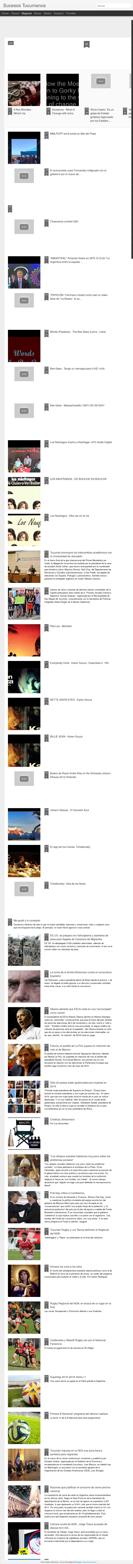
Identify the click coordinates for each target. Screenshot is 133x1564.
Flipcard (15, 13)
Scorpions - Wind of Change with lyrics (63, 111)
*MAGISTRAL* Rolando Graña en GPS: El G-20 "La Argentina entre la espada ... (80, 260)
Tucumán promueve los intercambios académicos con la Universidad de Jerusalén (81, 554)
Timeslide (71, 13)
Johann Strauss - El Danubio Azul (69, 810)
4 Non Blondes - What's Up (23, 111)
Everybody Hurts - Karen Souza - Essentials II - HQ (79, 663)
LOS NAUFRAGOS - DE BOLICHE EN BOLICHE (78, 479)
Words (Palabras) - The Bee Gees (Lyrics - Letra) (78, 332)
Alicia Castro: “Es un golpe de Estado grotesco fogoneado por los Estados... (102, 115)
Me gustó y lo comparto (27, 920)
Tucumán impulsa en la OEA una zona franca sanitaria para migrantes (76, 1452)
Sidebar (48, 13)
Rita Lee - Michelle (61, 626)
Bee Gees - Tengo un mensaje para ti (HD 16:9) (77, 368)
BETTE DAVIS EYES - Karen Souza (71, 699)
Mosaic (37, 13)
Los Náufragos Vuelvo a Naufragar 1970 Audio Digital (81, 442)
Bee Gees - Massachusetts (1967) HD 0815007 (77, 405)
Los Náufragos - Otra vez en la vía (69, 516)
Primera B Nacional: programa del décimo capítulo (79, 1414)
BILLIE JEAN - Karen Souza (66, 736)
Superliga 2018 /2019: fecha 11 (68, 1377)
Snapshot (59, 13)
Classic (5, 13)
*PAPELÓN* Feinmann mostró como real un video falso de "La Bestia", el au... (79, 296)
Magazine (27, 13)
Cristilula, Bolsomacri (62, 1119)
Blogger (79, 1562)
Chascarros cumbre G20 (64, 221)
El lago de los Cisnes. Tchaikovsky (70, 847)
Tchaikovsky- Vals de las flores (67, 883)
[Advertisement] (66, 26)
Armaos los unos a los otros (66, 1266)
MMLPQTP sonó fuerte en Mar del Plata (73, 133)
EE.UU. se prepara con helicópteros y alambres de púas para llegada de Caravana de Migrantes (79, 937)
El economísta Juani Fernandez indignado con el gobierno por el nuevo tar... (78, 172)
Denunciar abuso (89, 1562)
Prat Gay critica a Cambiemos (67, 1193)
